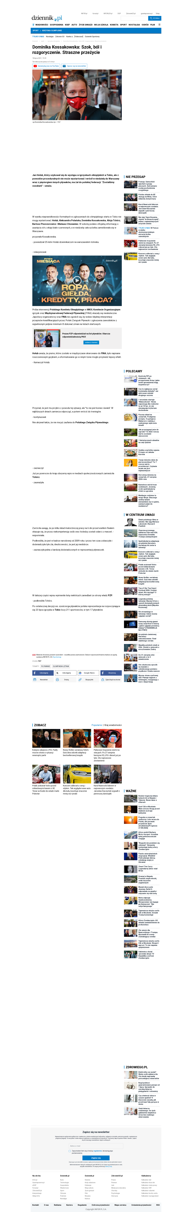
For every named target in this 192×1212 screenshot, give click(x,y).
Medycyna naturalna (118, 1188)
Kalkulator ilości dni (148, 1182)
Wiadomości (64, 1188)
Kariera (69, 1205)
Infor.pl (34, 1180)
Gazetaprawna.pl (38, 1182)
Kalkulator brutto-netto (150, 1193)
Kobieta (87, 1180)
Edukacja (88, 1185)
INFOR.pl (84, 13)
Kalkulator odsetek (148, 1190)
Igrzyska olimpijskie (52, 30)
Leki (112, 1185)
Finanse (114, 1182)
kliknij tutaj (108, 1166)
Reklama (57, 1205)
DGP (119, 13)
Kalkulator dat (146, 1180)
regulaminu (97, 1151)
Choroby (114, 1190)
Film (86, 1193)
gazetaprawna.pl (146, 13)
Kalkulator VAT (147, 1188)
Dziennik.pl (64, 1176)
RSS (158, 1205)
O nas (46, 1205)
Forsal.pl (35, 1188)
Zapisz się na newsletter (76, 66)
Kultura (87, 1199)
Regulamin (82, 1205)
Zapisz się (96, 1158)
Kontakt (35, 1205)
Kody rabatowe (90, 1182)
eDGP (34, 1185)
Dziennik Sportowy (92, 36)
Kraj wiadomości (113, 725)
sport (42, 41)
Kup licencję (57, 657)
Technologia (64, 1182)
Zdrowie (63, 1193)
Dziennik (35, 41)
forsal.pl (95, 13)
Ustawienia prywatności (141, 1205)
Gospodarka (64, 1185)
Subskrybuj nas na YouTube (48, 66)
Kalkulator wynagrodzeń (150, 1196)
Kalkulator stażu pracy (149, 1185)
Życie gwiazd (89, 1190)
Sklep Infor (36, 1196)
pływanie (45, 666)
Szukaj (156, 18)
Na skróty (36, 1176)
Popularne (97, 725)
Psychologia (115, 1193)
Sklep (158, 13)
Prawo (113, 1180)
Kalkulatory (146, 1176)
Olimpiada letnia (61, 666)
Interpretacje (36, 1193)
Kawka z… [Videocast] (74, 36)
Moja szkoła (89, 1188)
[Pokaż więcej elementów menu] (159, 25)
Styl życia (114, 1196)
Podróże (63, 1196)
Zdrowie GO (59, 36)
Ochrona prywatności (100, 1205)
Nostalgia (49, 36)
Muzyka (87, 1196)
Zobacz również (91, 342)
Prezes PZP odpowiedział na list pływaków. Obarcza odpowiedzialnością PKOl (86, 335)
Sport (36, 30)
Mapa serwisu (120, 1205)
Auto (62, 1180)
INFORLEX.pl (108, 13)
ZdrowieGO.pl (131, 13)
